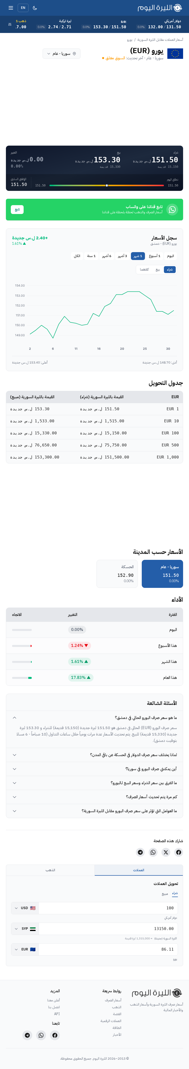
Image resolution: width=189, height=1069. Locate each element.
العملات (138, 870)
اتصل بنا (54, 1007)
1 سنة (91, 256)
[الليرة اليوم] (156, 993)
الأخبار (117, 1034)
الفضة (117, 1014)
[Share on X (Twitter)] (165, 852)
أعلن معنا (53, 1000)
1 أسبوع (154, 256)
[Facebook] (55, 1035)
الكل (77, 256)
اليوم (170, 256)
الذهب (50, 870)
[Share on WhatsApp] (153, 852)
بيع (158, 269)
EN (23, 7)
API (57, 1014)
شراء (170, 269)
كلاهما (33, 53)
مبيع (165, 893)
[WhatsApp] (41, 1035)
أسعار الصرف (113, 1000)
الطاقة (117, 1027)
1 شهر (138, 256)
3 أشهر (122, 256)
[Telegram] (27, 1035)
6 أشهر (106, 256)
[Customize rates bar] (10, 24)
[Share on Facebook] (178, 852)
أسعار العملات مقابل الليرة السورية (160, 39)
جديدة (22, 53)
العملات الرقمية (111, 1021)
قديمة (11, 53)
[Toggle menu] (11, 8)
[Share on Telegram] (140, 852)
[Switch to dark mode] (35, 7)
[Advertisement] (94, 103)
